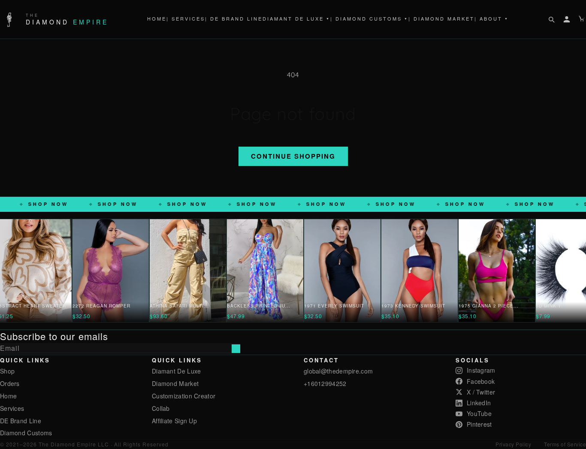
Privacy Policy (513, 444)
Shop (7, 371)
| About (491, 18)
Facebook (481, 381)
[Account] (567, 19)
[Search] (551, 19)
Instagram (481, 370)
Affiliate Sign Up (174, 420)
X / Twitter (481, 392)
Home (156, 18)
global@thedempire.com (338, 371)
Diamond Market (175, 383)
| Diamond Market (441, 18)
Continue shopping (293, 156)
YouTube (479, 413)
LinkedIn (479, 402)
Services (12, 408)
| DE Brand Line (234, 18)
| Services (185, 18)
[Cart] (582, 19)
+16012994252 (325, 383)
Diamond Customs (26, 432)
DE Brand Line (20, 420)
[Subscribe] (236, 348)
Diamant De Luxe (296, 18)
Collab (161, 408)
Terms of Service (565, 444)
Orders (10, 383)
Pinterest (479, 424)
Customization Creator (183, 396)
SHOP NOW (77, 204)
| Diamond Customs (369, 18)
